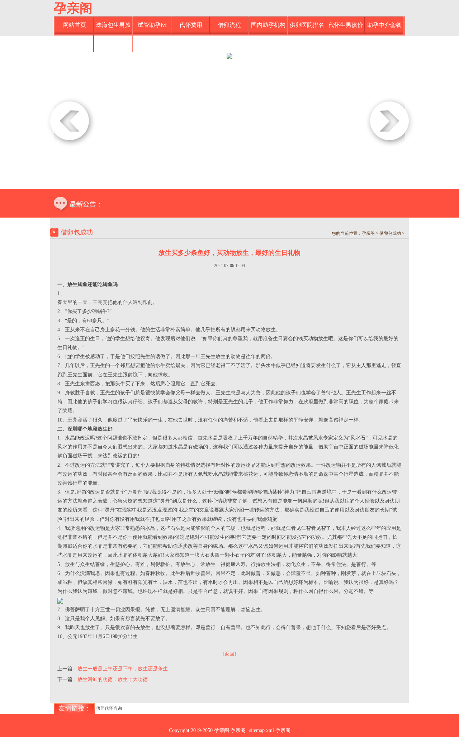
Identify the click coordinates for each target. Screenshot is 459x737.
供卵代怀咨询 (109, 708)
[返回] (229, 654)
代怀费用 (190, 25)
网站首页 (74, 25)
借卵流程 (229, 25)
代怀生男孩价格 (345, 28)
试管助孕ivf (152, 25)
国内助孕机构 (268, 25)
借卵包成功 (113, 43)
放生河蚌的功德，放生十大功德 (112, 679)
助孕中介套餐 (384, 25)
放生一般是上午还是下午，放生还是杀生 (122, 668)
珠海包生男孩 (113, 25)
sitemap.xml (261, 730)
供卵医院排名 (307, 25)
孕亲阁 (73, 8)
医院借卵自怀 (74, 43)
